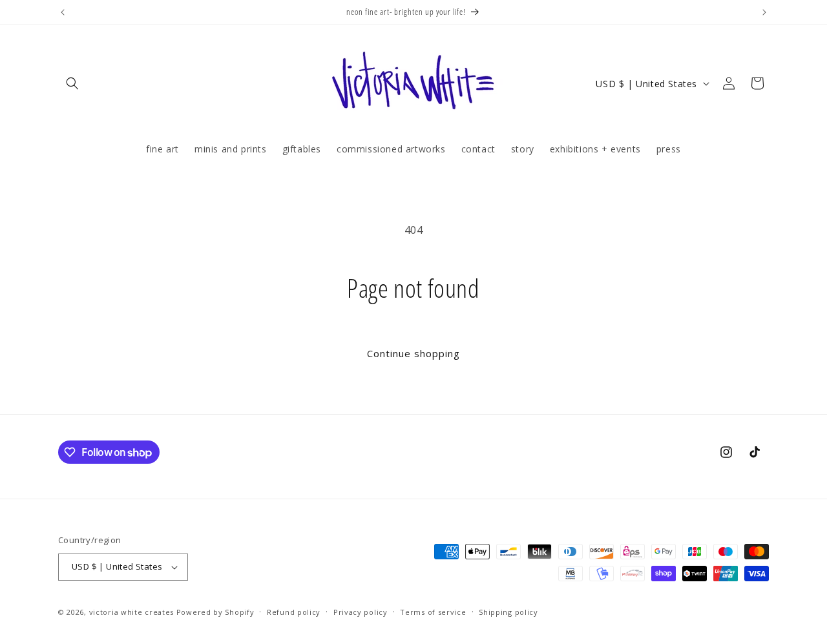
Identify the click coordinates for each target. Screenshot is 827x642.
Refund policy (293, 612)
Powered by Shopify (215, 612)
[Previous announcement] (62, 12)
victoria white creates (131, 612)
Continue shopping (413, 353)
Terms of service (433, 612)
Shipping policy (508, 612)
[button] (72, 83)
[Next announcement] (764, 12)
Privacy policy (360, 612)
